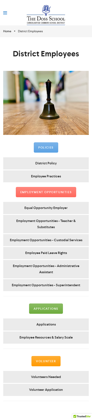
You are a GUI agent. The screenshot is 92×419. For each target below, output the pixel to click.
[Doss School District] (46, 15)
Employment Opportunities (46, 192)
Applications (46, 309)
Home (7, 31)
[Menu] (5, 12)
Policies (46, 147)
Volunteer (46, 361)
